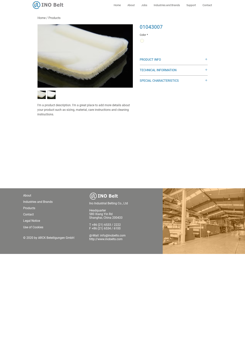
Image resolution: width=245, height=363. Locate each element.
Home (42, 18)
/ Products (53, 18)
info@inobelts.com (113, 235)
